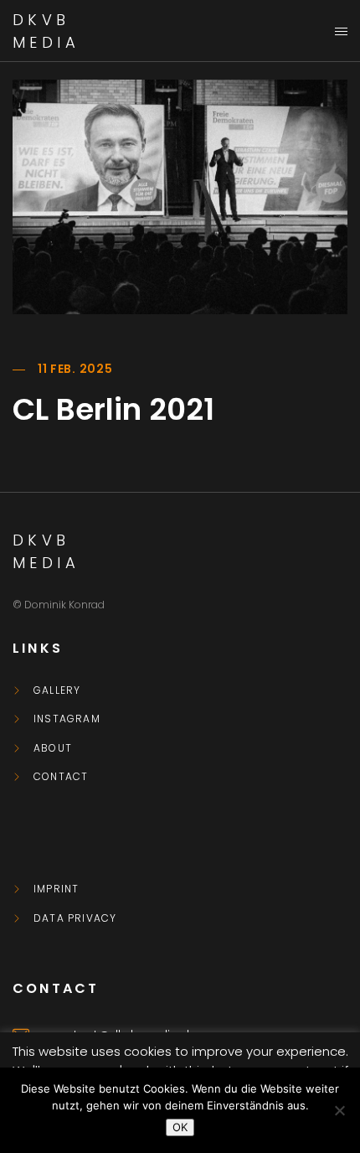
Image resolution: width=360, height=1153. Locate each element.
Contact (60, 777)
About (52, 748)
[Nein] (339, 1110)
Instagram (66, 719)
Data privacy (74, 918)
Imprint (56, 889)
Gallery (56, 690)
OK (180, 1127)
